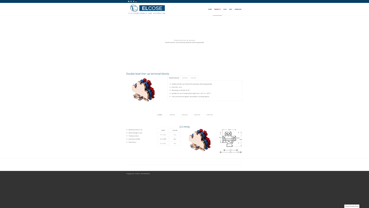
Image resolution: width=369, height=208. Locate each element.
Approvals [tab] (193, 78)
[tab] (159, 116)
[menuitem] (210, 9)
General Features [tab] (174, 78)
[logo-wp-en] (147, 9)
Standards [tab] (185, 78)
